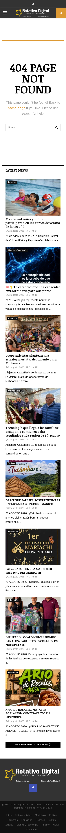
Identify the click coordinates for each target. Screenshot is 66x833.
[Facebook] (33, 788)
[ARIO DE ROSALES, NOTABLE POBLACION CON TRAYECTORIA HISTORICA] (33, 687)
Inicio (9, 815)
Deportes (12, 182)
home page (16, 108)
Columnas (31, 829)
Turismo (11, 463)
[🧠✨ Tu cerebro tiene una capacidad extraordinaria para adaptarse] (33, 265)
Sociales (8, 825)
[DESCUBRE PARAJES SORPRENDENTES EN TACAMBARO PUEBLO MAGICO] (33, 478)
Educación (13, 600)
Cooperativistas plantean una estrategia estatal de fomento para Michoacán (31, 359)
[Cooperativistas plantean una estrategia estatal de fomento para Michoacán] (33, 333)
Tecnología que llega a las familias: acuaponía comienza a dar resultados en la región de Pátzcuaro (33, 431)
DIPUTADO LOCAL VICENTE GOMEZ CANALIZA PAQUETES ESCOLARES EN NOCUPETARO (32, 641)
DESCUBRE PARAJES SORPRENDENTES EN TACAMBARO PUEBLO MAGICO (33, 502)
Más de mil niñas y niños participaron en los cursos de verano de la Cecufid (33, 223)
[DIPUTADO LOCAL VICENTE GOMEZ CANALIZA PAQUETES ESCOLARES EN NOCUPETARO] (33, 615)
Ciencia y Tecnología (17, 250)
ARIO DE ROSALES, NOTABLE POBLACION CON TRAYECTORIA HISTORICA (28, 713)
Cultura (52, 820)
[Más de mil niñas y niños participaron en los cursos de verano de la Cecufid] (33, 197)
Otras (56, 825)
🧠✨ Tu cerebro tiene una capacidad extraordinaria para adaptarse (33, 289)
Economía (12, 319)
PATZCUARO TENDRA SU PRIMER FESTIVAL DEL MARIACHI (29, 571)
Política (53, 815)
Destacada (13, 532)
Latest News (17, 170)
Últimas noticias (15, 391)
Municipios (40, 815)
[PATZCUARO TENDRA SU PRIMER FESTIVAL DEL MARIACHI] (33, 547)
